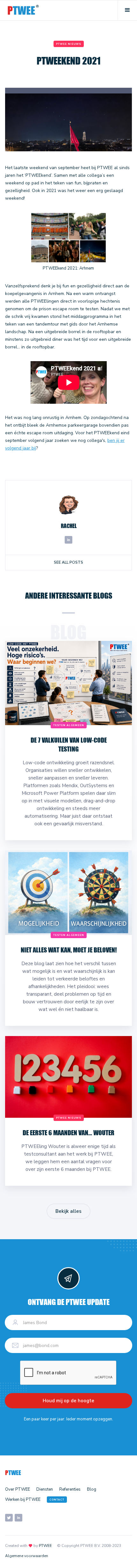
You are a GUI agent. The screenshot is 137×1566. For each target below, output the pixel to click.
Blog (91, 1489)
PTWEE (45, 1545)
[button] (127, 10)
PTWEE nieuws (68, 44)
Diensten (44, 1489)
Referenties (70, 1489)
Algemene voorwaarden (26, 1555)
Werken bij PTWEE (22, 1499)
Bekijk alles (68, 1211)
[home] (23, 10)
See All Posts (68, 562)
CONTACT (56, 1499)
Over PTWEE (17, 1489)
